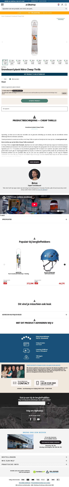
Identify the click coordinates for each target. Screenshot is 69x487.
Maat (3, 82)
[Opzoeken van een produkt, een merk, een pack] (66, 8)
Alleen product (15, 79)
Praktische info (10, 464)
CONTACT (23, 383)
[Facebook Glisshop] (30, 419)
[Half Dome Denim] (49, 260)
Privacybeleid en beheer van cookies (40, 483)
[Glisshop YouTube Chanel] (38, 419)
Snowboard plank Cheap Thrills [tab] (34, 127)
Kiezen (64, 93)
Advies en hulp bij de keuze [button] (11, 315)
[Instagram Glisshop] (34, 419)
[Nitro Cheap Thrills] (34, 38)
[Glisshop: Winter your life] (30, 5)
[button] (34, 219)
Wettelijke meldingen (24, 483)
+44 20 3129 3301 (48, 383)
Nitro (3, 67)
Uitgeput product (34, 101)
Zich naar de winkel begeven (50, 442)
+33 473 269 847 (42, 190)
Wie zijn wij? (8, 461)
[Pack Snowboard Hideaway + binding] (18, 260)
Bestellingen (9, 457)
